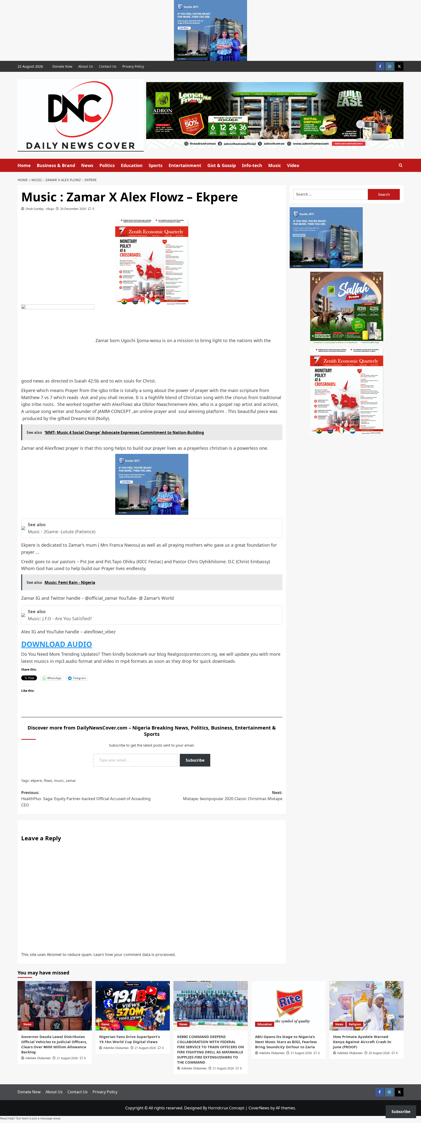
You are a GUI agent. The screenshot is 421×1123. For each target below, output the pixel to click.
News (87, 165)
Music (274, 165)
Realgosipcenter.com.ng (192, 654)
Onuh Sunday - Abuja (40, 209)
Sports (156, 165)
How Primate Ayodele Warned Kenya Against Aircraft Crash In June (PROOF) (362, 1041)
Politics (107, 165)
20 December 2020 (73, 209)
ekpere (36, 780)
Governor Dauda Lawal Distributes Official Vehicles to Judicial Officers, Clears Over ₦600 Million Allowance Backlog (54, 1044)
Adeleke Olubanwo (38, 1058)
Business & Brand (56, 165)
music (59, 780)
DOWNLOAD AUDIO (56, 644)
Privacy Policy (133, 66)
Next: (232, 796)
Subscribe (195, 760)
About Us (85, 66)
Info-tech (252, 165)
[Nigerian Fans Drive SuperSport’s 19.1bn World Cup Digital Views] (133, 1005)
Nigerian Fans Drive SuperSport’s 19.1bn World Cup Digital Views (129, 1039)
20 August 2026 (379, 1053)
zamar (71, 780)
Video (293, 165)
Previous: (86, 799)
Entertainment (185, 165)
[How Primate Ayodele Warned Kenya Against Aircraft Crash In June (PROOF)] (366, 1005)
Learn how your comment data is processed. (135, 954)
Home (24, 165)
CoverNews (259, 1108)
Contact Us (107, 66)
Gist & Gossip (221, 165)
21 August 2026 (67, 1058)
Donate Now (62, 66)
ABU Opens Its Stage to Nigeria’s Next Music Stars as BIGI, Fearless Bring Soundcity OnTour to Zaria (286, 1041)
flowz (48, 780)
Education (132, 165)
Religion (355, 1024)
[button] (401, 165)
